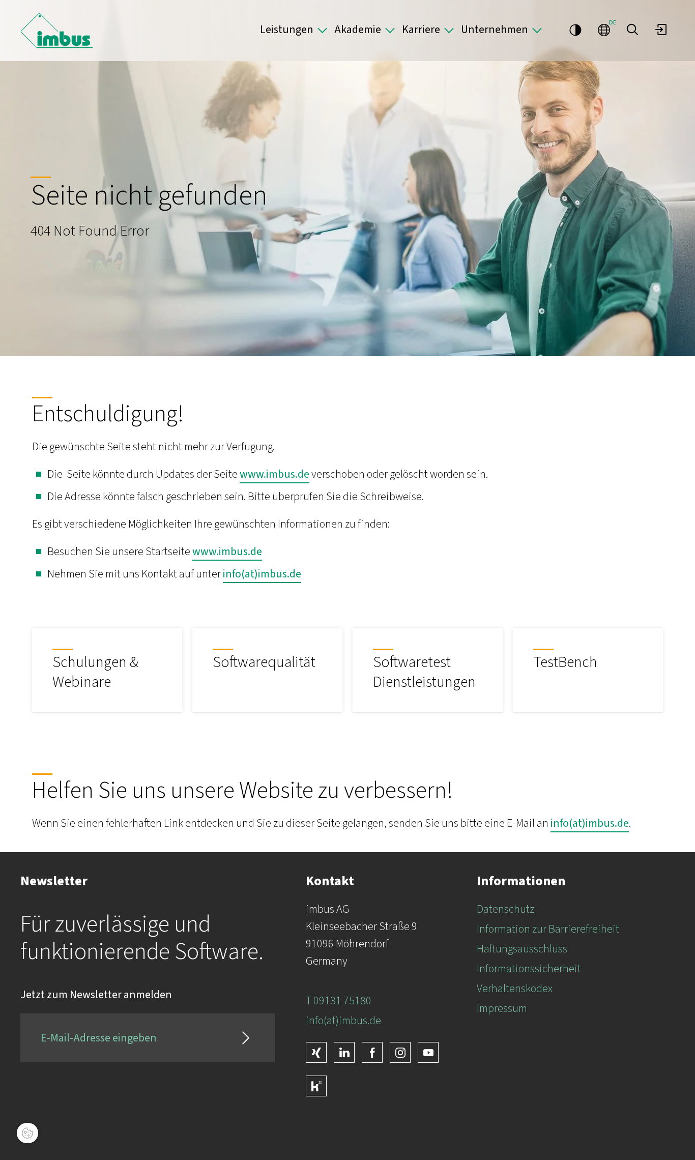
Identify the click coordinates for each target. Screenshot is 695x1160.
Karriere (421, 29)
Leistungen (286, 29)
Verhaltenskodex (515, 988)
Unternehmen (494, 29)
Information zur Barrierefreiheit (548, 929)
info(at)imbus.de (262, 574)
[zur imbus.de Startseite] (57, 30)
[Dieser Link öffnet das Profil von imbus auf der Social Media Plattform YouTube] (428, 1052)
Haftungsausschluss (522, 949)
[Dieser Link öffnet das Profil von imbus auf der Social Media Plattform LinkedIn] (344, 1052)
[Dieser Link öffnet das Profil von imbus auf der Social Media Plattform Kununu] (316, 1086)
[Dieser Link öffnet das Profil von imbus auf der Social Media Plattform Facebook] (372, 1052)
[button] (632, 29)
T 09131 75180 (338, 1001)
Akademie (357, 29)
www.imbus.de (274, 474)
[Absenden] (245, 1037)
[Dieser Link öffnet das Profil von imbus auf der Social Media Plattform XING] (316, 1052)
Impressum (502, 1008)
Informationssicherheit (529, 969)
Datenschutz (505, 909)
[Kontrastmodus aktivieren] (575, 29)
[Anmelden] (661, 29)
